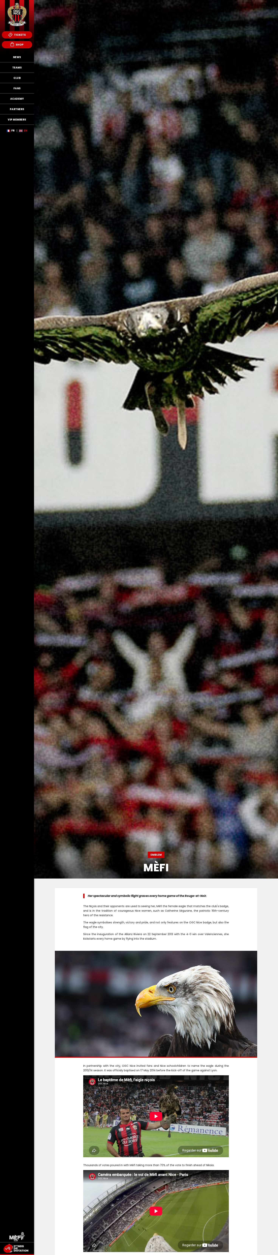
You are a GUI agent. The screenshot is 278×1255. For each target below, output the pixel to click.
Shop (19, 45)
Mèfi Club (17, 1236)
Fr (13, 130)
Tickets (19, 35)
